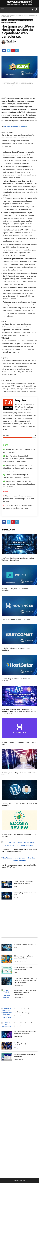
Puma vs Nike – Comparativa (24, 1023)
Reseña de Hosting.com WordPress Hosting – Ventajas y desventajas (18, 559)
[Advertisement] (20, 90)
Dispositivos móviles (20, 961)
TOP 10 (16, 1048)
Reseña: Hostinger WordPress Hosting (16, 619)
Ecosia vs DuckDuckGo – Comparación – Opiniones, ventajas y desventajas (23, 1011)
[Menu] (2, 9)
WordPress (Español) (27, 20)
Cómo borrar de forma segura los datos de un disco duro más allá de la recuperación (25, 980)
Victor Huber (11, 41)
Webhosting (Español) (14, 20)
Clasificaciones (18, 898)
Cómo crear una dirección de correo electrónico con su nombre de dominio (19, 851)
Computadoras (18, 985)
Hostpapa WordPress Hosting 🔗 (15, 126)
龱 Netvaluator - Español (8, 22)
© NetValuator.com (19, 1180)
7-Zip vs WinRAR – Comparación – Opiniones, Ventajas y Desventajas (25, 992)
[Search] (32, 9)
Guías (15, 886)
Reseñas (4, 20)
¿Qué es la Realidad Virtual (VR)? (25, 945)
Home (3, 15)
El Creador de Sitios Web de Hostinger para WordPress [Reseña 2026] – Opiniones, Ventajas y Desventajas (19, 711)
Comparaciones (18, 997)
